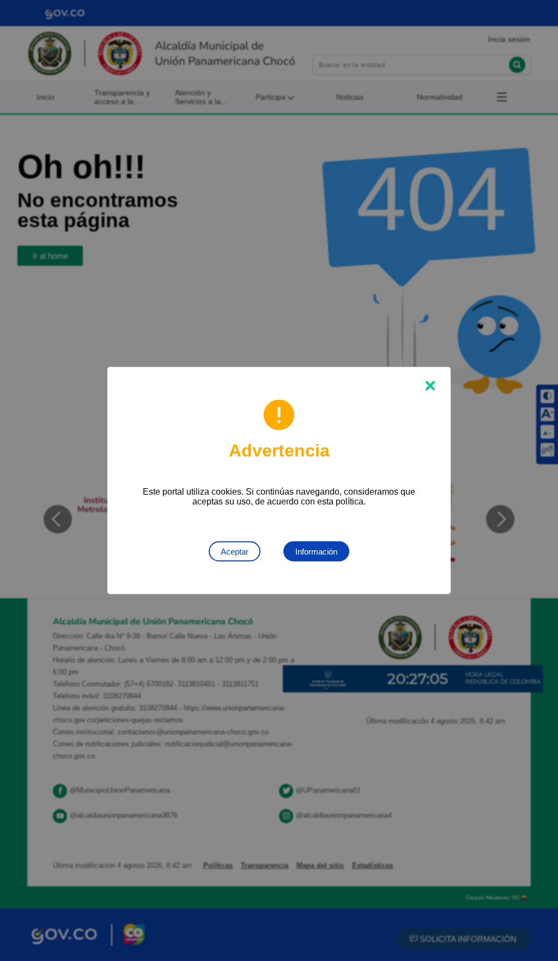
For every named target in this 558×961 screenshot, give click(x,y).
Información (316, 551)
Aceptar (234, 551)
